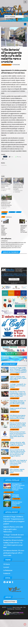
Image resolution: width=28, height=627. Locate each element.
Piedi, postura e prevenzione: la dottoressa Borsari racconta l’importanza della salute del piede (18, 435)
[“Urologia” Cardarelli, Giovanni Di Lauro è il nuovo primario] (5, 386)
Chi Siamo (6, 564)
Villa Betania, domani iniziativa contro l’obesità (6, 186)
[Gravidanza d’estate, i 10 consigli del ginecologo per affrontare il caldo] (5, 403)
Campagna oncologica (15, 495)
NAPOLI (18, 212)
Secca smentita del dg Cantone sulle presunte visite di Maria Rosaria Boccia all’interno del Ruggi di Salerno (17, 453)
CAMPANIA (12, 212)
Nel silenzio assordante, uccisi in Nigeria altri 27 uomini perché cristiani (17, 416)
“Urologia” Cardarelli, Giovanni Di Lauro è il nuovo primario (18, 385)
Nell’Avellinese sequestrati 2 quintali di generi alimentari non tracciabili (23, 229)
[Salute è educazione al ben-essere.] (7, 504)
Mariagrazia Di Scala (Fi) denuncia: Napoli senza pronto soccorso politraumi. (18, 487)
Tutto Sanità (9, 607)
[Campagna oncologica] (7, 497)
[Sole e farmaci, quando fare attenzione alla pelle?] (5, 471)
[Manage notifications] (25, 624)
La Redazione (16, 64)
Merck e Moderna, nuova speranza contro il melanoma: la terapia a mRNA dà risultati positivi (18, 425)
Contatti (6, 567)
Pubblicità (6, 573)
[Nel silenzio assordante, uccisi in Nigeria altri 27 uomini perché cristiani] (5, 417)
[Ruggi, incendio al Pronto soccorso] (5, 410)
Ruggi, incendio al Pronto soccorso (18, 409)
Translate (19, 19)
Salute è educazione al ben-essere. (17, 503)
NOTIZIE (4, 213)
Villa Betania (9, 217)
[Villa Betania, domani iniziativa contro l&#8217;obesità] (6, 181)
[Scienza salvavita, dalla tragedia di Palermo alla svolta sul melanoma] (5, 444)
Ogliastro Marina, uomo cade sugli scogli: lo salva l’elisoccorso (18, 378)
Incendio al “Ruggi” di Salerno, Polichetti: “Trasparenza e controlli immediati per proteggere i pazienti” (18, 370)
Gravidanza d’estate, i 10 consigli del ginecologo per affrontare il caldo (18, 402)
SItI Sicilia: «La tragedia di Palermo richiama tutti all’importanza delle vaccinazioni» (18, 462)
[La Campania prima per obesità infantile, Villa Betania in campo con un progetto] (18, 181)
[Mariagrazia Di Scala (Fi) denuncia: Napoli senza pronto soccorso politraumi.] (7, 486)
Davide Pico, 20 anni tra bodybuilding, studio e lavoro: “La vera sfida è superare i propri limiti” (18, 394)
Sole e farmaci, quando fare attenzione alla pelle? (17, 470)
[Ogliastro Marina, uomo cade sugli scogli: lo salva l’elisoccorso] (5, 378)
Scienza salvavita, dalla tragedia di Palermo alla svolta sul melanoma (17, 443)
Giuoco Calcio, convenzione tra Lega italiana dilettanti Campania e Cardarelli (4, 230)
